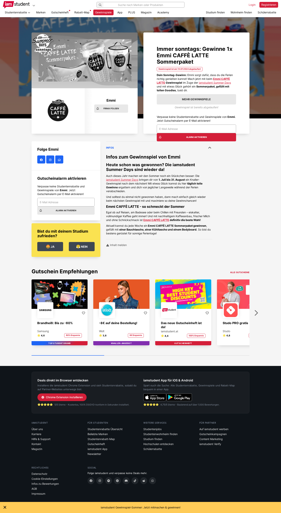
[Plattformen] (33, 5)
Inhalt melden (118, 245)
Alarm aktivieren (196, 137)
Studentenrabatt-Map (101, 439)
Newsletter (94, 454)
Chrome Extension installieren (64, 397)
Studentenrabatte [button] (16, 12)
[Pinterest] (117, 480)
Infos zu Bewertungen (45, 483)
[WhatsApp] (152, 480)
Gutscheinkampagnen (213, 434)
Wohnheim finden (241, 12)
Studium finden (215, 12)
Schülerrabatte (267, 12)
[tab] (159, 188)
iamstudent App (97, 449)
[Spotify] (108, 480)
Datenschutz (39, 473)
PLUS (131, 12)
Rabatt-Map (81, 12)
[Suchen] (100, 4)
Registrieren (268, 4)
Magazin (146, 12)
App (120, 12)
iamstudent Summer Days (215, 82)
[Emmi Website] (59, 159)
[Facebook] (91, 480)
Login (252, 4)
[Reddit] (143, 480)
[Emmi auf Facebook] (41, 159)
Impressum (38, 493)
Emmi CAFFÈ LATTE (156, 220)
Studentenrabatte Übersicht (105, 429)
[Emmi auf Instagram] (50, 159)
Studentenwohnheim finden (160, 434)
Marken (40, 12)
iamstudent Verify (210, 444)
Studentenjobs (152, 429)
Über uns (37, 429)
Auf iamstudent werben (213, 429)
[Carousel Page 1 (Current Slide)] (68, 355)
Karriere (36, 434)
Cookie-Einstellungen (45, 478)
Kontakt (36, 444)
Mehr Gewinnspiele (196, 99)
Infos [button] (110, 147)
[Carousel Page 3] (213, 355)
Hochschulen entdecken (158, 444)
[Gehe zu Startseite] (16, 5)
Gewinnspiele (103, 12)
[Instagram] (99, 480)
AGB (34, 488)
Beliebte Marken (98, 434)
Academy (163, 12)
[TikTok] (135, 480)
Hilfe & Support (41, 439)
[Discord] (126, 480)
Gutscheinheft (60, 12)
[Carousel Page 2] (140, 355)
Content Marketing (211, 439)
